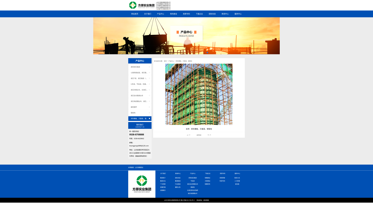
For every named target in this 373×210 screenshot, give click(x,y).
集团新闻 (177, 181)
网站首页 (134, 14)
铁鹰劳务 (207, 184)
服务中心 (238, 14)
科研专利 (222, 181)
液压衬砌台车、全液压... (139, 90)
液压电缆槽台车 (192, 193)
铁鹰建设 (207, 178)
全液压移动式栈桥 (192, 190)
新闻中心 (225, 14)
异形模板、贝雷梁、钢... (139, 118)
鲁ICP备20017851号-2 (188, 200)
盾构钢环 (134, 107)
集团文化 (163, 181)
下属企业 (199, 14)
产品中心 (160, 14)
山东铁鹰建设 (139, 167)
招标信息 (212, 14)
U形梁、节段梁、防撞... (139, 84)
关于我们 (147, 14)
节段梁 (193, 181)
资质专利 (186, 14)
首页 (165, 61)
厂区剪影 (163, 184)
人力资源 (237, 181)
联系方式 (237, 178)
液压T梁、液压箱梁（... (139, 78)
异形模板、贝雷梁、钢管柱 (184, 61)
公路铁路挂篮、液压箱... (139, 73)
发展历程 (163, 187)
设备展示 (163, 190)
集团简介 (163, 178)
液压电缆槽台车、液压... (139, 101)
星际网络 (206, 200)
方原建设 (207, 181)
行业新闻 (177, 184)
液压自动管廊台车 (137, 95)
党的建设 (173, 14)
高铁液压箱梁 (135, 67)
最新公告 (177, 187)
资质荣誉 (222, 178)
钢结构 (133, 113)
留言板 (237, 184)
